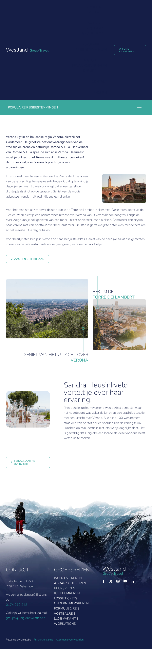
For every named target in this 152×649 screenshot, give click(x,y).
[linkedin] (132, 581)
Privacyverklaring (43, 639)
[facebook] (103, 581)
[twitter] (110, 581)
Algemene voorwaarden (70, 639)
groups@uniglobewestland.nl (26, 618)
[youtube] (125, 581)
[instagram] (118, 581)
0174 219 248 (16, 605)
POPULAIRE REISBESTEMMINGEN (33, 107)
